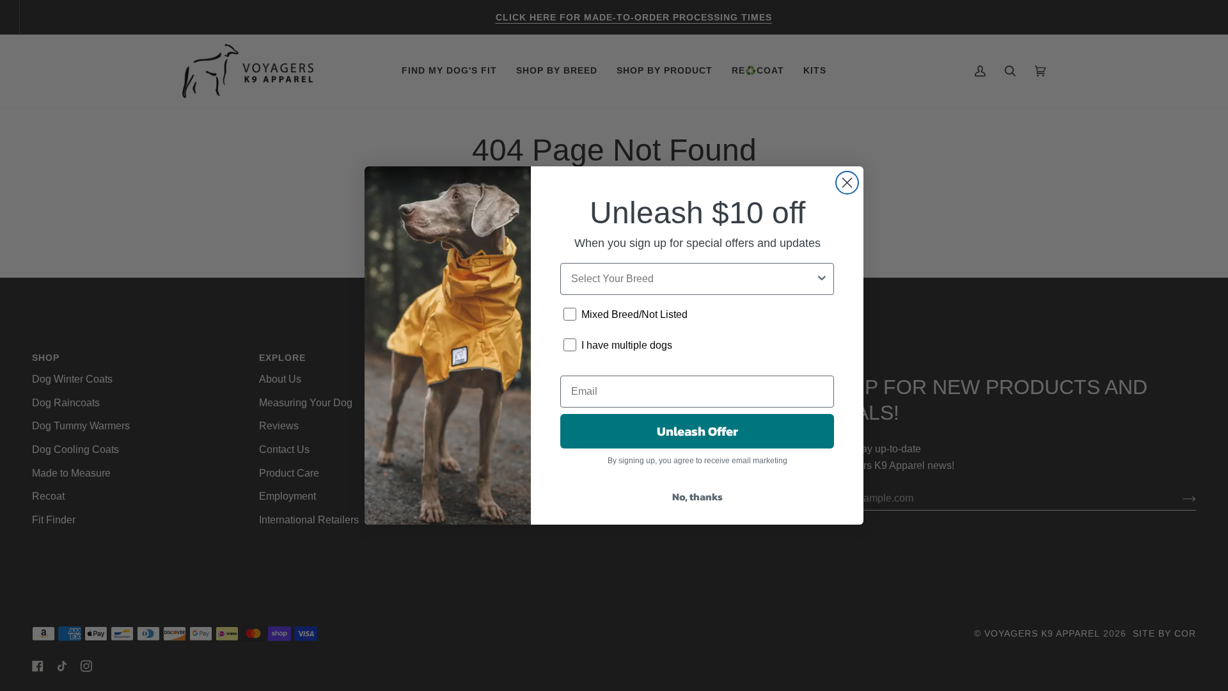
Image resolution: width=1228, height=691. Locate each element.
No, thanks (697, 496)
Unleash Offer (697, 431)
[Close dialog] (847, 182)
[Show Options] (821, 279)
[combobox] (693, 279)
